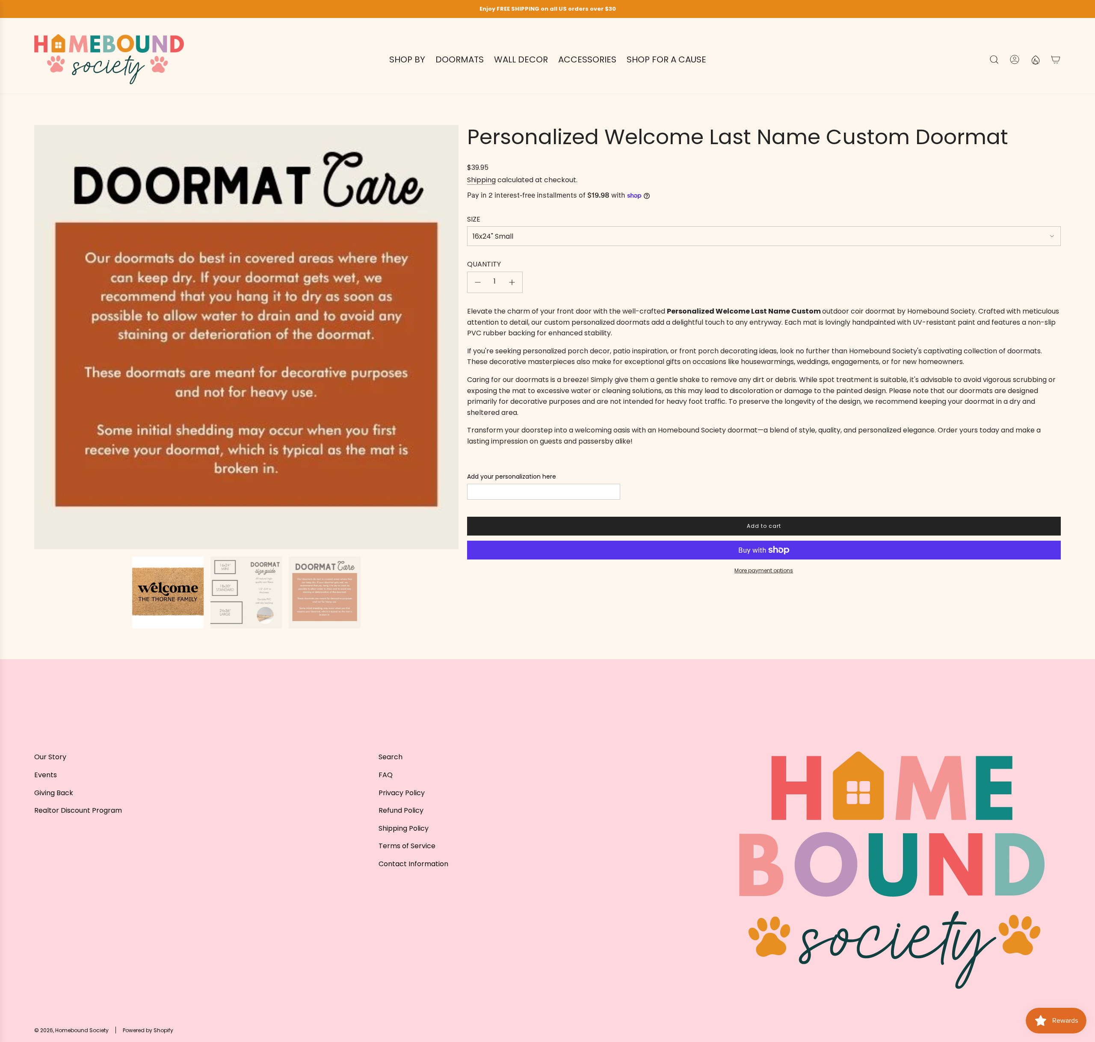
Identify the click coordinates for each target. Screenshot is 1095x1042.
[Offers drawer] (1035, 59)
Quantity (484, 264)
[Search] (994, 59)
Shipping (481, 180)
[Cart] (1055, 59)
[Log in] (1014, 59)
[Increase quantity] (512, 282)
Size (473, 219)
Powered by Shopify (148, 1030)
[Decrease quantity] (478, 282)
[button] (43, 337)
